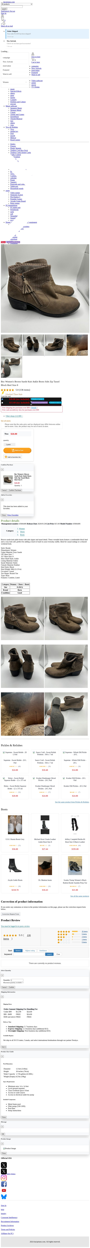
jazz (11, 121)
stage (12, 95)
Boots (22, 535)
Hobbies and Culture (18, 102)
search (4, 9)
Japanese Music (16, 108)
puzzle (12, 136)
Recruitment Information (10, 1222)
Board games (15, 140)
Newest (18, 951)
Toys (12, 129)
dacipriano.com (9, 2)
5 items (84, 934)
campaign (6, 58)
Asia (12, 125)
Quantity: (6, 980)
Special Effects (15, 91)
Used (32, 403)
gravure (13, 104)
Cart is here (35, 62)
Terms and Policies (8, 1229)
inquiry (3, 1214)
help (2, 1210)
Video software (37, 81)
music (12, 89)
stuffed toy (14, 131)
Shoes (22, 532)
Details (33, 408)
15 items (85, 931)
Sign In (3, 13)
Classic (13, 112)
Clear (58, 954)
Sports (12, 98)
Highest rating (30, 951)
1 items (84, 939)
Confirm (11, 987)
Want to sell (7, 74)
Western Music (15, 110)
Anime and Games (17, 114)
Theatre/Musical (16, 119)
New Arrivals (8, 62)
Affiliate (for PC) (7, 1233)
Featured (6, 70)
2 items (84, 937)
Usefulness (43, 951)
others (12, 93)
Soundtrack (14, 117)
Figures (13, 146)
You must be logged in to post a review (15, 926)
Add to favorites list (14, 457)
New (23, 399)
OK (3, 1134)
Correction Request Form (10, 914)
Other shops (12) (14, 416)
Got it (4, 1047)
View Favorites (12, 515)
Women (6, 82)
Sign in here (35, 57)
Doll (12, 134)
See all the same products (79, 896)
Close (4, 515)
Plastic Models (15, 148)
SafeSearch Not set (8, 11)
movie (33, 85)
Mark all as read (7, 26)
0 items (84, 942)
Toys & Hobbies (12, 127)
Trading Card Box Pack (19, 150)
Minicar (13, 138)
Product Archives (7, 1226)
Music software (11, 106)
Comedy (13, 100)
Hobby (12, 144)
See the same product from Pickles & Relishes (72, 802)
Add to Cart (19, 450)
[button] (45, 23)
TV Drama (35, 87)
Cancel (4, 490)
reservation (7, 66)
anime (33, 83)
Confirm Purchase (15, 490)
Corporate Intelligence (9, 1218)
